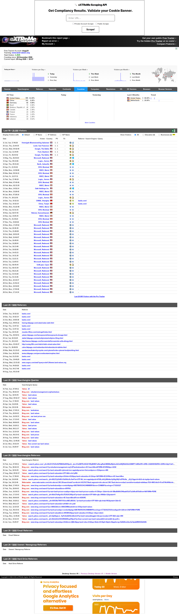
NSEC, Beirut (44, 170)
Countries (81, 89)
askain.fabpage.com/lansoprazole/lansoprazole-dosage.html (44, 335)
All (137, 135)
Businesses (166, 135)
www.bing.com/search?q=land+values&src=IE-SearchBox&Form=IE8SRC (58, 498)
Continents (67, 89)
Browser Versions (165, 89)
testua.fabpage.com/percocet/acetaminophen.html (41, 353)
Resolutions (110, 89)
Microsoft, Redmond (41, 158)
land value (32, 419)
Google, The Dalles (42, 149)
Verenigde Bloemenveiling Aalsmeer (35, 143)
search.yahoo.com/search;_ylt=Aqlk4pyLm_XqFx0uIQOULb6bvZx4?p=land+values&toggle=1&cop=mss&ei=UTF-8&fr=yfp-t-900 (75, 516)
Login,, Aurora (43, 161)
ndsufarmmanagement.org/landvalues (45, 392)
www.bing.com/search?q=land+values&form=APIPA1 (51, 488)
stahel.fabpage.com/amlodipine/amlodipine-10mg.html (42, 338)
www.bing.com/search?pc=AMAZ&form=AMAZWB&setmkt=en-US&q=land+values (61, 507)
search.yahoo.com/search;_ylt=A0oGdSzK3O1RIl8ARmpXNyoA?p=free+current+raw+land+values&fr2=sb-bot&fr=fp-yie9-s (73, 519)
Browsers (146, 89)
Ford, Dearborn (43, 152)
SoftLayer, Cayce (43, 265)
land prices (32, 425)
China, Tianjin (44, 204)
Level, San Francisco (41, 146)
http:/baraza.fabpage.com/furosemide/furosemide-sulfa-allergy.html (47, 341)
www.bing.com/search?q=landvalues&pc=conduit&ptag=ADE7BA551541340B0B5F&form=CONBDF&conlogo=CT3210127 (76, 485)
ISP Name (66, 135)
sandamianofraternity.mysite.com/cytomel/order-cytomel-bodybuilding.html (50, 350)
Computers (95, 89)
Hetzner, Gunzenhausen (40, 213)
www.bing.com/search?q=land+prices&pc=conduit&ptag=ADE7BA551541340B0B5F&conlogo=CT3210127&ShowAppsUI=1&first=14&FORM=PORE (85, 510)
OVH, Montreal (43, 167)
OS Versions (131, 89)
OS (121, 89)
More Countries (90, 123)
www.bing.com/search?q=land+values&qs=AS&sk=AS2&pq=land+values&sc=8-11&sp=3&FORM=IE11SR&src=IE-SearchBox (77, 476)
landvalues (35, 410)
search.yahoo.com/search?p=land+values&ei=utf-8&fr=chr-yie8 (51, 504)
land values (32, 398)
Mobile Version (111, 574)
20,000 (15, 130)
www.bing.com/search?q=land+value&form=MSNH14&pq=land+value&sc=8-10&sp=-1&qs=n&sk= (67, 513)
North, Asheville (43, 164)
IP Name (38, 135)
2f (28, 389)
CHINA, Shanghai (42, 201)
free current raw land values (38, 444)
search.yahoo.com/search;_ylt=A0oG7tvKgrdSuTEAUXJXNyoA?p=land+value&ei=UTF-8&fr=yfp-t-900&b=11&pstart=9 (71, 494)
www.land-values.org (21, 53)
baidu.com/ (82, 201)
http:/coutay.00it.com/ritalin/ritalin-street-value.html (41, 344)
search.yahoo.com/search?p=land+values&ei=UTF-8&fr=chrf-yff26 (52, 473)
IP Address (51, 135)
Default (27, 135)
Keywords (52, 89)
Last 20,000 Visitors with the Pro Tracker (89, 296)
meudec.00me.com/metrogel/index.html (37, 332)
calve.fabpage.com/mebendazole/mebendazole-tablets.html (44, 347)
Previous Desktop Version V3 (92, 574)
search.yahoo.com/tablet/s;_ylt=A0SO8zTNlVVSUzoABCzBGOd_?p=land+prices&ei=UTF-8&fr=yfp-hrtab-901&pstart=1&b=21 (74, 501)
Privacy (175, 577)
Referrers (39, 89)
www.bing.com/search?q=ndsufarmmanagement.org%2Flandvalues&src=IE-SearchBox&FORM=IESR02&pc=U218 (73, 467)
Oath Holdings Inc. (42, 188)
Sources (7, 89)
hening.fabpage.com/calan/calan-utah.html (38, 323)
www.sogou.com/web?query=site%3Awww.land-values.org (44, 362)
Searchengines (23, 89)
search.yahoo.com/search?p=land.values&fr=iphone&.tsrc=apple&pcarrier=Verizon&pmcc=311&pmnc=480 (68, 470)
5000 (14, 305)
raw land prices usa (38, 416)
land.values (32, 395)
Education (149, 135)
